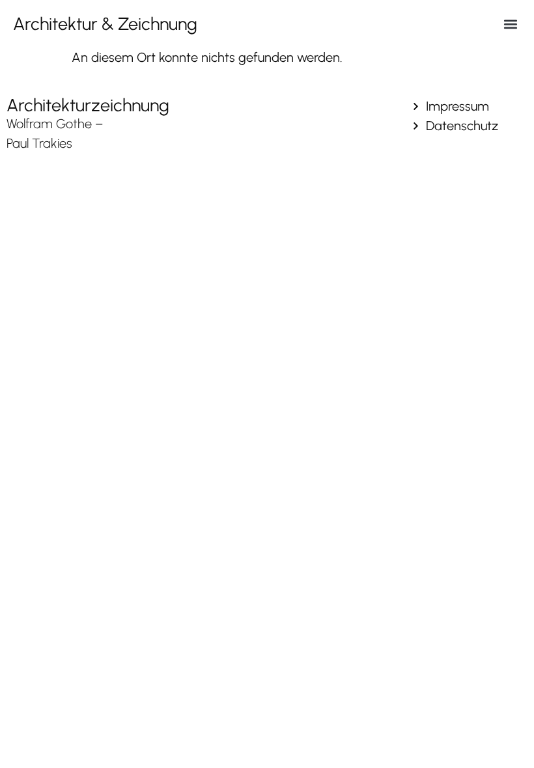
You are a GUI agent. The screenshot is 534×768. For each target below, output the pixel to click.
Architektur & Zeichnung (105, 23)
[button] (510, 23)
